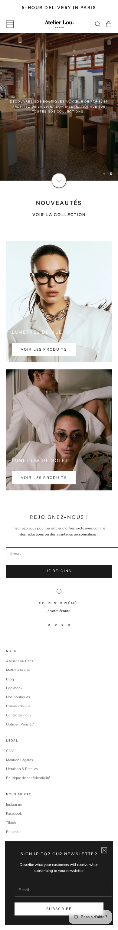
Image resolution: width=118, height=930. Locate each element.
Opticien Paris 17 (20, 724)
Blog (10, 679)
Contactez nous (18, 715)
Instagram (14, 804)
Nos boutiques (18, 697)
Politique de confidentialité (28, 777)
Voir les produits (44, 349)
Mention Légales (19, 760)
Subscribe (59, 908)
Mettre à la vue (18, 670)
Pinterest (13, 831)
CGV (10, 750)
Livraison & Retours (22, 768)
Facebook (14, 813)
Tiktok (11, 822)
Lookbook (14, 688)
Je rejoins (59, 570)
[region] (59, 107)
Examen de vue (18, 706)
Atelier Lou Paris (19, 661)
